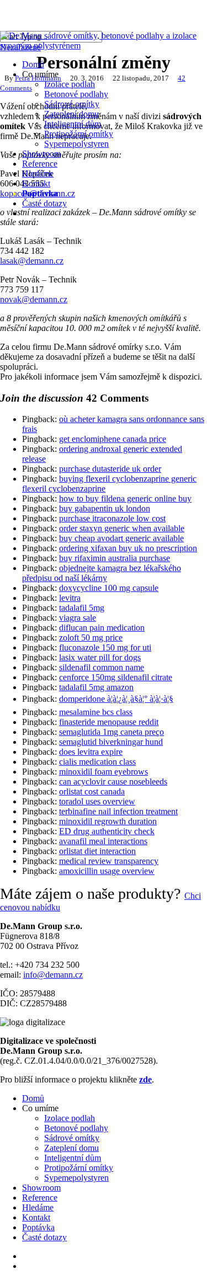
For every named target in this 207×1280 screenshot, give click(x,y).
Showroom (41, 1187)
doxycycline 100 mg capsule (108, 588)
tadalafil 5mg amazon (96, 687)
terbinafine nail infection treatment (118, 811)
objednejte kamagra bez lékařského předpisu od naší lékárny (101, 573)
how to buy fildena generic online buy (125, 498)
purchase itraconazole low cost (112, 518)
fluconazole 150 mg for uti (105, 647)
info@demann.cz (53, 974)
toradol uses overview (97, 801)
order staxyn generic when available (121, 528)
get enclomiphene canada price (112, 439)
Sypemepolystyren (76, 1177)
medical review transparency (108, 861)
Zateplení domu (71, 1148)
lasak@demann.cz (31, 260)
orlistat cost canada (92, 791)
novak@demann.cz (33, 299)
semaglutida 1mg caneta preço (111, 732)
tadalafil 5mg (81, 607)
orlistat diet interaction (97, 851)
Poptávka (38, 1227)
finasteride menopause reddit (108, 722)
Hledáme (38, 1207)
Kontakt (36, 1217)
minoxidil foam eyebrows (103, 771)
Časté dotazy (44, 1237)
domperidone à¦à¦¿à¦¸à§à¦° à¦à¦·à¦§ (116, 698)
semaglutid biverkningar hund (111, 741)
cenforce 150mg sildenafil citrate (115, 677)
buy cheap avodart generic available (121, 538)
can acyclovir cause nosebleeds (113, 781)
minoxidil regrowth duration (108, 821)
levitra (70, 597)
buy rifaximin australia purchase (114, 558)
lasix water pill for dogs (100, 657)
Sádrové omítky (71, 1138)
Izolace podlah (69, 1118)
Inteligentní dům (72, 1157)
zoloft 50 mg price (91, 637)
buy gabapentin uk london (104, 508)
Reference (39, 1197)
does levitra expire (91, 751)
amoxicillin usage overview (107, 871)
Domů (33, 1098)
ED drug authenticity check (107, 831)
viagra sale (77, 617)
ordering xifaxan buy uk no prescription (128, 548)
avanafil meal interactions (103, 841)
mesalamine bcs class (95, 712)
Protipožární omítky (78, 1167)
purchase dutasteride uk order (110, 468)
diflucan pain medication (102, 627)
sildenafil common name (101, 667)
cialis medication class (97, 761)
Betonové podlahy (76, 1128)
